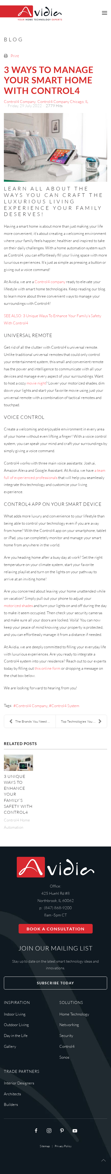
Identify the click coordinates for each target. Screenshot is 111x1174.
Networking (69, 1024)
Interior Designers (19, 1083)
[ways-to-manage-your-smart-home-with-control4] (55, 147)
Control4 (67, 1046)
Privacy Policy (63, 1146)
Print (15, 55)
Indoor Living (15, 1014)
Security (66, 1035)
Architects (12, 1093)
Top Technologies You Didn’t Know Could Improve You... (84, 721)
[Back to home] (31, 13)
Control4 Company (20, 102)
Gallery (10, 1046)
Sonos (64, 1057)
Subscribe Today (55, 983)
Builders (11, 1104)
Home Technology (74, 1014)
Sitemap (45, 1146)
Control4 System (65, 705)
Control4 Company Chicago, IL (62, 102)
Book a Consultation (56, 928)
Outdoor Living (16, 1024)
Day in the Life (16, 1035)
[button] (104, 13)
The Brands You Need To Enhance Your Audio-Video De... (35, 721)
